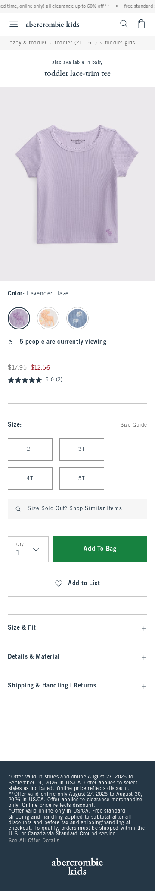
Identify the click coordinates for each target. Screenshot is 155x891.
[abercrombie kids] (52, 24)
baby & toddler (27, 43)
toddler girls (120, 43)
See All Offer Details (34, 841)
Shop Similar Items (95, 508)
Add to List (84, 584)
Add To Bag (100, 549)
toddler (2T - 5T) (76, 43)
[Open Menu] (10, 24)
